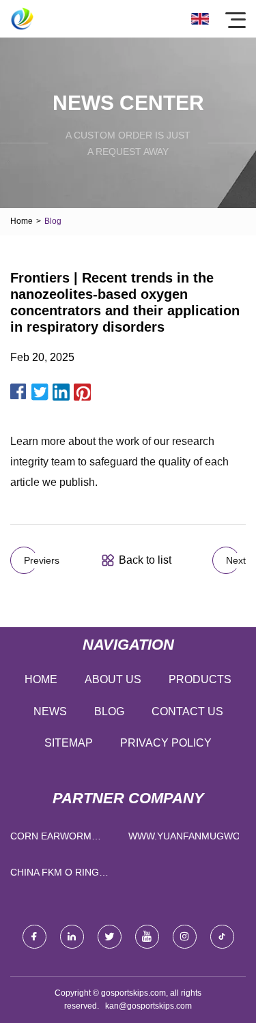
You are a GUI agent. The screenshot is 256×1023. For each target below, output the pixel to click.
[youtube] (147, 937)
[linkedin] (72, 937)
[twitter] (110, 937)
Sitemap (68, 743)
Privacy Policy (166, 743)
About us (113, 679)
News (50, 711)
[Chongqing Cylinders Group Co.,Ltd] (22, 19)
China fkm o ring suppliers (54, 875)
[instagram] (185, 937)
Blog (109, 711)
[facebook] (34, 937)
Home (21, 221)
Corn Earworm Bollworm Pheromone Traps (58, 839)
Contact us (187, 711)
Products (200, 679)
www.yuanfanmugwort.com (184, 836)
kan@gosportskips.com (148, 1006)
